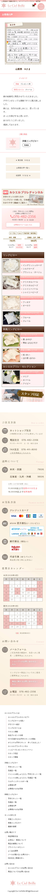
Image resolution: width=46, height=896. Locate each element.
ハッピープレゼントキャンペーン (20, 750)
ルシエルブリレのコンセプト (18, 717)
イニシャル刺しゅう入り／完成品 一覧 (22, 778)
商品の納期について (15, 844)
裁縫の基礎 (12, 827)
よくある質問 (13, 851)
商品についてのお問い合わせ (18, 872)
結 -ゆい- (26, 355)
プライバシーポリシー (16, 847)
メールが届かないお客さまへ (18, 854)
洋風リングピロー (14, 819)
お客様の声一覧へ (23, 168)
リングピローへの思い (16, 721)
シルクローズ (28, 269)
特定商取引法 (13, 836)
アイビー (26, 384)
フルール (26, 317)
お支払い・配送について (17, 840)
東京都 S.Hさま (24, 160)
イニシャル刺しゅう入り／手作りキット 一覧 (24, 774)
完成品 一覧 (12, 771)
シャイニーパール (30, 289)
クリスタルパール (30, 282)
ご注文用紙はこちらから (20, 453)
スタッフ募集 (13, 757)
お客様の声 (12, 785)
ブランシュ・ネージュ (32, 272)
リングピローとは (14, 728)
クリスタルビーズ (30, 285)
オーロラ (26, 306)
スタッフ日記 (13, 753)
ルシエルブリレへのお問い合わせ (20, 868)
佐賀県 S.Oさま (22, 175)
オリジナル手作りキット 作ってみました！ (24, 743)
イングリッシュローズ (32, 265)
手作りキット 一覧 (15, 767)
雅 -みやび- (27, 339)
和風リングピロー (14, 823)
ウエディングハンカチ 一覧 (18, 781)
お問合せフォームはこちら (23, 225)
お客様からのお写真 (15, 789)
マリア (26, 377)
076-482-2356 (24, 217)
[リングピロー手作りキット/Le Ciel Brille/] (13, 7)
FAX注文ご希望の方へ (16, 858)
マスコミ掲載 (13, 732)
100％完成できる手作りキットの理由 (21, 739)
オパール (26, 380)
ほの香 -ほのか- (29, 358)
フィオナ (26, 302)
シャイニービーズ (30, 292)
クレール (26, 321)
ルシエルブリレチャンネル (18, 746)
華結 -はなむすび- (30, 343)
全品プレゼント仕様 (15, 735)
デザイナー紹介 (14, 724)
